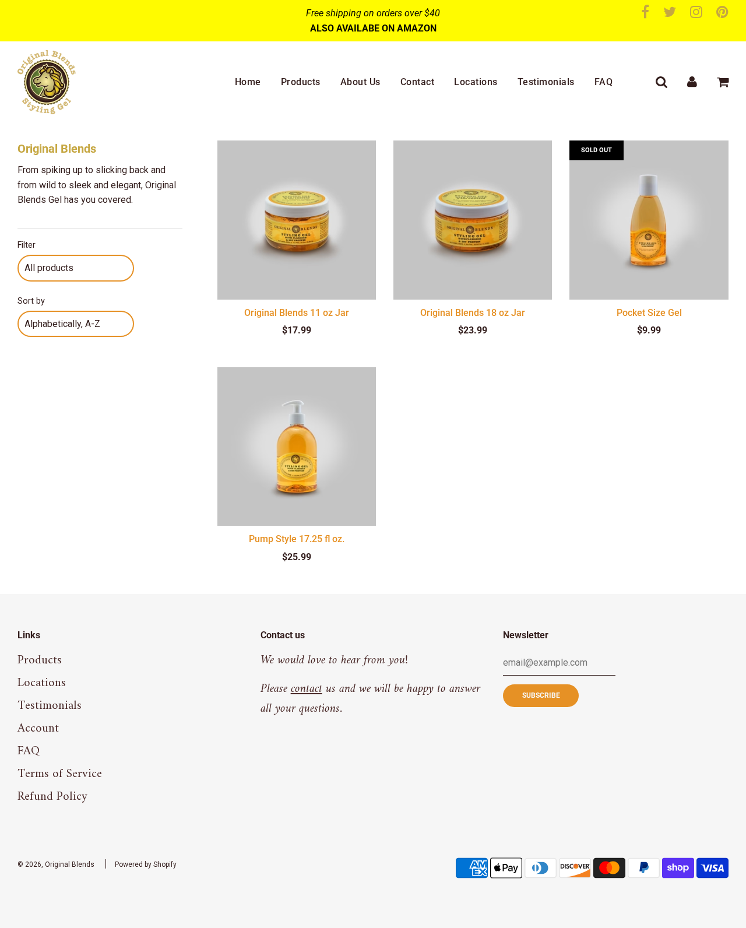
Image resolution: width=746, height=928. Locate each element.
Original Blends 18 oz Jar (472, 312)
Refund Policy (52, 796)
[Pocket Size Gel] (648, 219)
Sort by (31, 301)
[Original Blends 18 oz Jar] (472, 219)
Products (301, 81)
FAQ (603, 81)
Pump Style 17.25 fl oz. (296, 538)
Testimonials (546, 81)
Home (248, 81)
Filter (26, 245)
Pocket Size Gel (649, 312)
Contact (417, 81)
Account (38, 728)
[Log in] (692, 81)
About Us (360, 81)
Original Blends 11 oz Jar (296, 312)
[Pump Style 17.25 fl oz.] (296, 446)
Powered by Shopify (146, 864)
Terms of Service (59, 774)
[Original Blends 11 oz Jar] (296, 219)
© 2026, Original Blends (55, 864)
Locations (476, 81)
